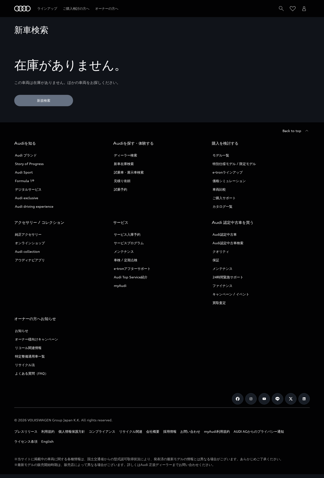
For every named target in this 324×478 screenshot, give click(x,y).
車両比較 (219, 189)
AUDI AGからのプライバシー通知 (259, 431)
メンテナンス (124, 251)
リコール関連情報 (28, 348)
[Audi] (22, 8)
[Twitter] (290, 398)
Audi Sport (24, 172)
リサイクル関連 (130, 431)
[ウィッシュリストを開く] (292, 8)
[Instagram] (251, 398)
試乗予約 (120, 189)
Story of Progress (29, 164)
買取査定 (219, 303)
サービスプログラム (129, 243)
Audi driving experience (34, 206)
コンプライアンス (102, 431)
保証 (216, 260)
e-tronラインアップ (228, 172)
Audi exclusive (26, 198)
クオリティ (221, 251)
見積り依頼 (122, 181)
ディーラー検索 (125, 155)
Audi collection (27, 251)
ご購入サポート (224, 198)
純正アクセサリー (28, 234)
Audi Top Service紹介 (131, 277)
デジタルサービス (28, 189)
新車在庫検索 (124, 164)
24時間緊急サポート (228, 277)
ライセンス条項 (25, 441)
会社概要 (152, 431)
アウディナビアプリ (30, 260)
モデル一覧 (221, 155)
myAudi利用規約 (217, 431)
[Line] (277, 398)
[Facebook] (237, 398)
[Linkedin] (304, 398)
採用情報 (169, 431)
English (47, 441)
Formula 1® (24, 181)
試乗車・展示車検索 (129, 172)
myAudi (120, 286)
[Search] (281, 8)
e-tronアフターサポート (132, 269)
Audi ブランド (26, 155)
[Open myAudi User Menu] (304, 8)
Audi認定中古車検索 (228, 243)
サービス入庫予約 (127, 234)
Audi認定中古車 (225, 234)
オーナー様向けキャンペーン (36, 339)
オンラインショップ (30, 243)
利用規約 (48, 431)
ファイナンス (222, 286)
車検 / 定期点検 (125, 260)
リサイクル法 (25, 365)
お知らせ (21, 331)
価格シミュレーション (229, 181)
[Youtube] (264, 398)
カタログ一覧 (222, 206)
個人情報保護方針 (71, 431)
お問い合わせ (190, 431)
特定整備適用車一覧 (30, 356)
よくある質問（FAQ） (31, 373)
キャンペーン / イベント (231, 294)
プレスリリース (25, 431)
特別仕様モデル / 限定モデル (234, 164)
